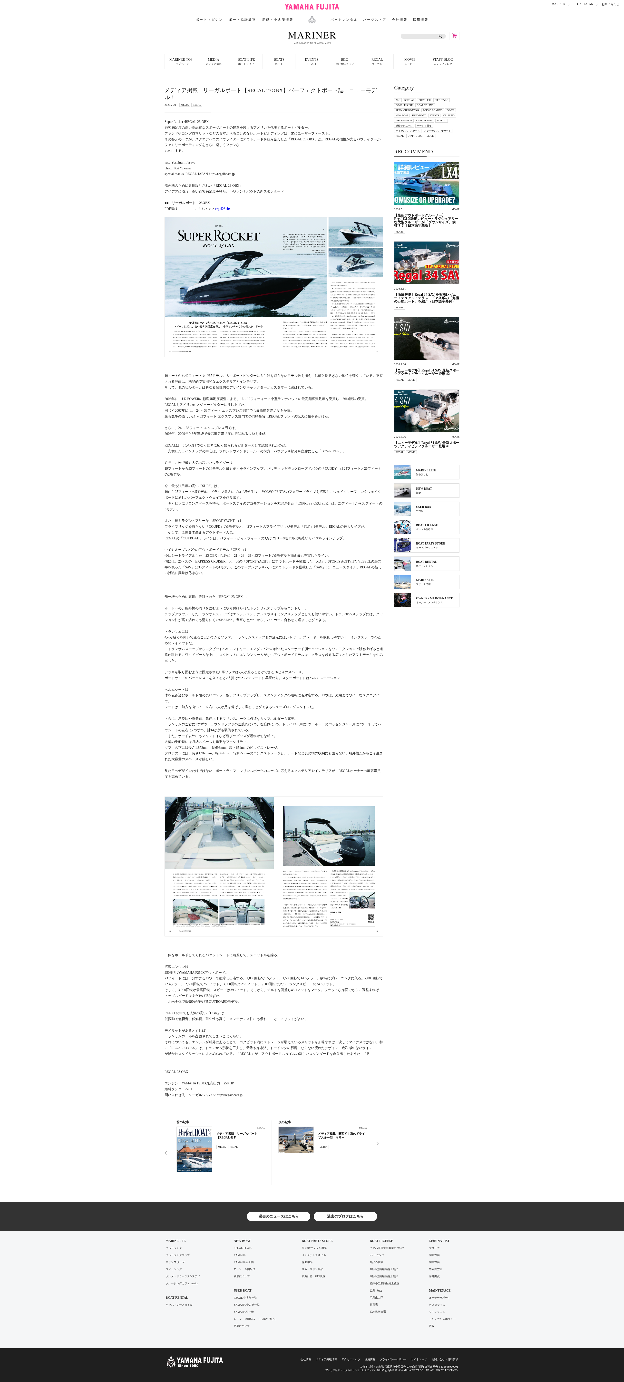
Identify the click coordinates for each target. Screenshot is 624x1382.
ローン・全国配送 (244, 1269)
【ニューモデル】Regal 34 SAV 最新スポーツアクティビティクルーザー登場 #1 (426, 444)
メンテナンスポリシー (442, 1319)
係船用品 (307, 1262)
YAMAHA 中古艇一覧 (247, 1305)
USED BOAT (419, 115)
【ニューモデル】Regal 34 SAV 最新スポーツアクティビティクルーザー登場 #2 (426, 372)
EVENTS (434, 115)
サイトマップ (419, 1359)
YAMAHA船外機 (244, 1262)
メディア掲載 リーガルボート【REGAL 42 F (236, 1135)
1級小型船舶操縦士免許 (384, 1269)
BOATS (450, 110)
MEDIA (213, 61)
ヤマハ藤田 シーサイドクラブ (312, 7)
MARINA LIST (439, 1240)
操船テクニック (404, 125)
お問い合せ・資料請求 (444, 1359)
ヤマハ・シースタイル (179, 1305)
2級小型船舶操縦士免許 (384, 1276)
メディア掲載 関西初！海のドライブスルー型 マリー (341, 1135)
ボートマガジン (209, 19)
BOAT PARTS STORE (317, 1240)
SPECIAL (409, 100)
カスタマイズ (437, 1305)
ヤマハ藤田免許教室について (387, 1248)
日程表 (374, 1304)
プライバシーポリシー (393, 1359)
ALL (398, 100)
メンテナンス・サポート (437, 130)
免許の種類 (376, 1262)
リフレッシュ (437, 1312)
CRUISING (449, 115)
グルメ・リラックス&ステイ (183, 1276)
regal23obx (223, 209)
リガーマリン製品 (312, 1269)
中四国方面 (435, 1269)
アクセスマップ (350, 1359)
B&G (344, 61)
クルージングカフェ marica (182, 1283)
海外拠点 (434, 1276)
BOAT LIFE (425, 100)
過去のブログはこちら (345, 1216)
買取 (431, 1326)
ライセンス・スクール (408, 130)
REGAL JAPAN (583, 4)
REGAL (377, 61)
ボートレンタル (344, 19)
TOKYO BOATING (432, 110)
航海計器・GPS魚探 (313, 1276)
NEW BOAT (402, 115)
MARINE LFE (176, 1240)
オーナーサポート (439, 1297)
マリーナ (434, 1248)
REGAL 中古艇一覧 (245, 1297)
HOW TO (441, 120)
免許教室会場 (378, 1311)
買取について (242, 1276)
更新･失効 (376, 1290)
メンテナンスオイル (314, 1255)
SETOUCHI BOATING (407, 110)
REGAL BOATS (243, 1248)
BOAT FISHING (425, 105)
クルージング (174, 1248)
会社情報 (400, 19)
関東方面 (434, 1262)
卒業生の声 (376, 1297)
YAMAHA (240, 1255)
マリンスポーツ (175, 1262)
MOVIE (410, 61)
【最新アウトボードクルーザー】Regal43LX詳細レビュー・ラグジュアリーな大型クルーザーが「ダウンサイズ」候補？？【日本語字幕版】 (426, 220)
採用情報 (421, 19)
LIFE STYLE (441, 100)
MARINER (558, 4)
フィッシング (174, 1269)
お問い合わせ (610, 4)
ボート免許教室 (242, 19)
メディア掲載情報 (326, 1359)
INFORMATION (404, 120)
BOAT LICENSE (381, 1240)
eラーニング (377, 1255)
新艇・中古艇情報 (277, 19)
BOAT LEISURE (404, 105)
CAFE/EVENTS (424, 120)
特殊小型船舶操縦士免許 (384, 1283)
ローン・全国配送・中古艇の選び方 (255, 1319)
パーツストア (375, 19)
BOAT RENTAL (177, 1297)
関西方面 (434, 1255)
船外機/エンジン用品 (314, 1248)
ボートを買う (424, 125)
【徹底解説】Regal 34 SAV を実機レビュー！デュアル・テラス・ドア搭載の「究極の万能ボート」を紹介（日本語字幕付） (426, 298)
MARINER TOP (181, 61)
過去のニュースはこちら (279, 1216)
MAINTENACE (440, 1290)
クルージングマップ (178, 1255)
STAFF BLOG (442, 61)
